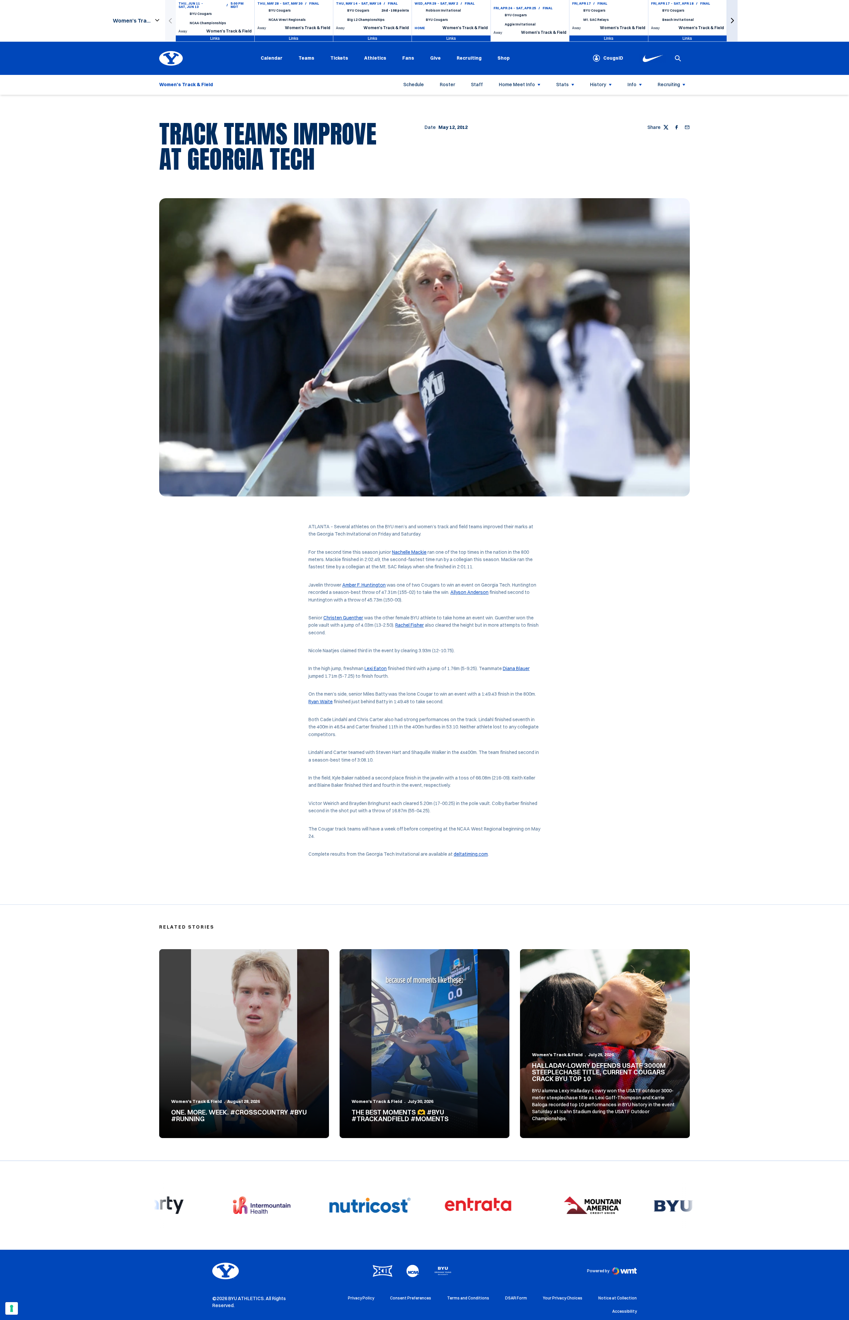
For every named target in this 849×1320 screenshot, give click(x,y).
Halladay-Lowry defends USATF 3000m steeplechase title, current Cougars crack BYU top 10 (599, 1072)
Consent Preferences (410, 1297)
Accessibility (624, 1311)
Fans (408, 58)
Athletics (375, 58)
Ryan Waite (320, 702)
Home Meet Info (517, 84)
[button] (732, 20)
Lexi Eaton (375, 668)
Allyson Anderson (469, 592)
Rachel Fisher (409, 625)
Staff (477, 84)
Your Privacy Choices (562, 1297)
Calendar (272, 58)
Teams (306, 58)
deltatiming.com (471, 854)
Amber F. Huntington (364, 585)
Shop (503, 58)
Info (631, 84)
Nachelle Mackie (409, 552)
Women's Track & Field (196, 1101)
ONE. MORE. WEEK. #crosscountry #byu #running (239, 1115)
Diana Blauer (516, 668)
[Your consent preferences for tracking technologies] (11, 1308)
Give (435, 58)
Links (215, 38)
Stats (562, 84)
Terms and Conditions (468, 1297)
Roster (447, 84)
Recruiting (469, 58)
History (598, 84)
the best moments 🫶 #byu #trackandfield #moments (400, 1115)
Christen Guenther (343, 618)
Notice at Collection (617, 1297)
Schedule (413, 84)
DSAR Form (516, 1297)
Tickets (339, 58)
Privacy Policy (361, 1297)
